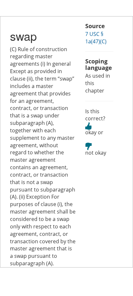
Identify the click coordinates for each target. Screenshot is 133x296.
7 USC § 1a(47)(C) (96, 37)
